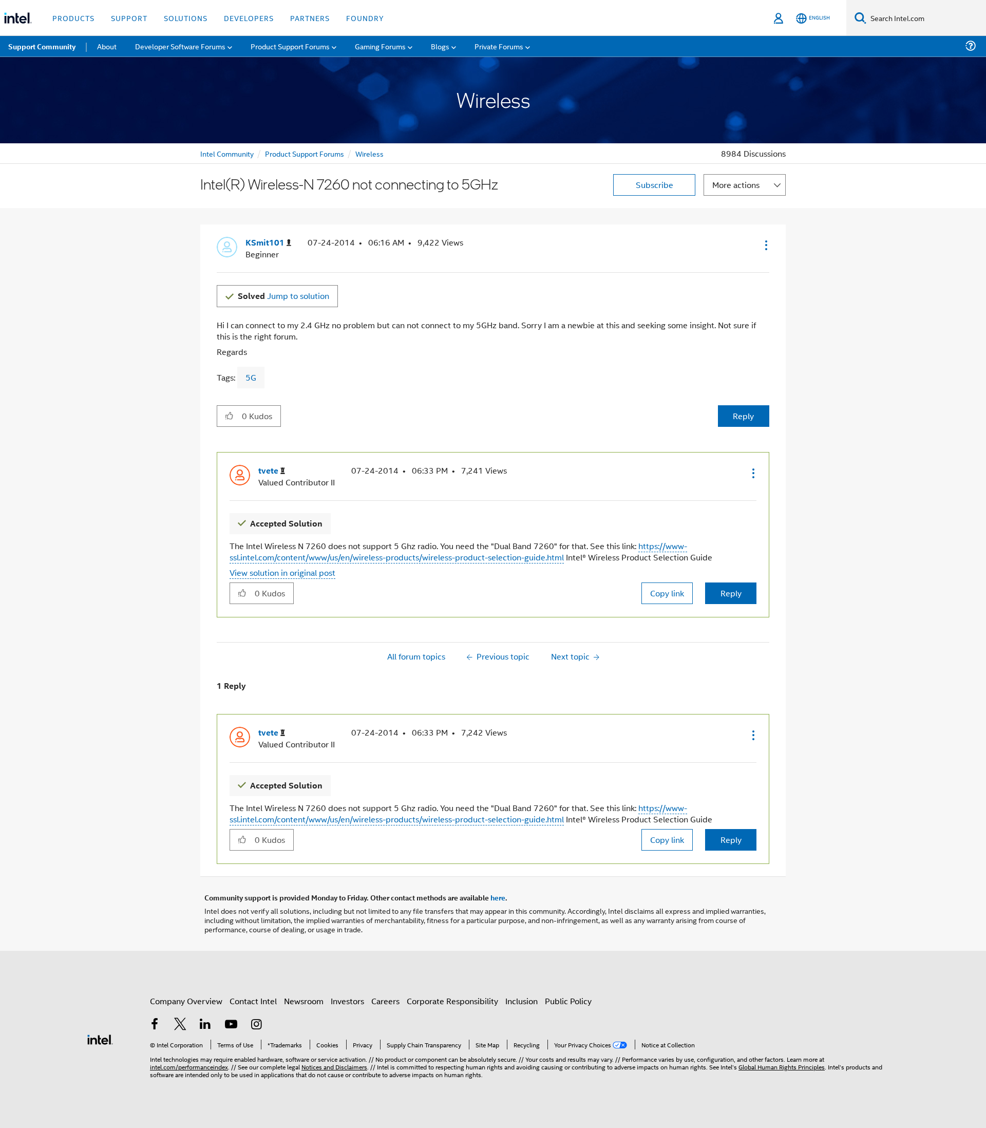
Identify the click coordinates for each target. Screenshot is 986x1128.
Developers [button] (249, 17)
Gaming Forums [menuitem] (380, 46)
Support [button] (129, 17)
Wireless (369, 153)
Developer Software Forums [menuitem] (180, 46)
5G (250, 377)
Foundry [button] (365, 17)
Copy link (667, 593)
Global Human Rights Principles (781, 1066)
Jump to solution (283, 296)
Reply (743, 416)
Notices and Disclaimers (334, 1066)
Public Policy (568, 1001)
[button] (765, 245)
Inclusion (521, 1001)
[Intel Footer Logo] (100, 1038)
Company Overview (186, 1001)
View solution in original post (282, 572)
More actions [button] (736, 185)
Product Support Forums (304, 153)
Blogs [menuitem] (440, 46)
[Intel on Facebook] (154, 1025)
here (497, 897)
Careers (385, 1001)
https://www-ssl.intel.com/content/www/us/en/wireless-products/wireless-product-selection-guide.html (458, 551)
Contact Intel (253, 1001)
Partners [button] (310, 17)
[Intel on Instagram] (256, 1025)
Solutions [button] (185, 17)
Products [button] (73, 17)
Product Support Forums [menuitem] (290, 46)
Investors (347, 1001)
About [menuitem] (107, 46)
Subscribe (654, 185)
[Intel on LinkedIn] (205, 1025)
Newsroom (304, 1001)
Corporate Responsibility (452, 1001)
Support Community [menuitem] (41, 46)
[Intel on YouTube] (231, 1025)
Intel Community (227, 153)
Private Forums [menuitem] (499, 46)
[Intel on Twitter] (180, 1025)
